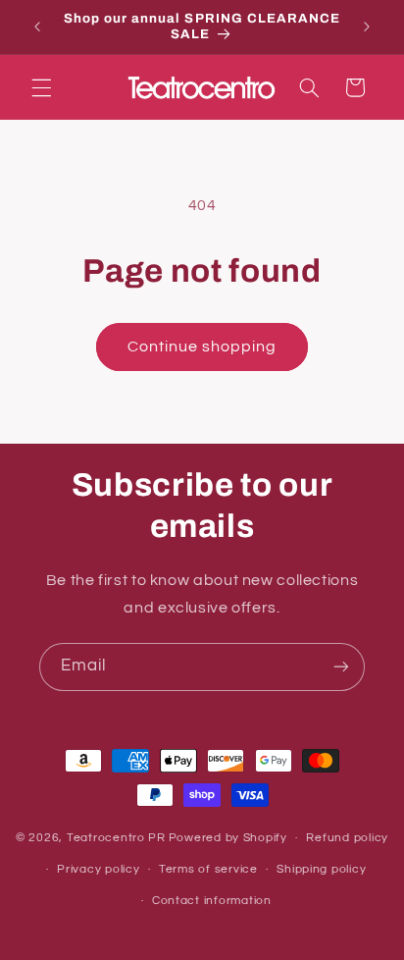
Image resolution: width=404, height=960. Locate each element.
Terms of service (208, 869)
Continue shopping (202, 346)
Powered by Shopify (228, 837)
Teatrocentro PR (116, 837)
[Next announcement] (366, 26)
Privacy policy (98, 869)
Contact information (212, 900)
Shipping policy (321, 869)
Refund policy (347, 837)
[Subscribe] (341, 667)
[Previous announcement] (37, 26)
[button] (41, 87)
